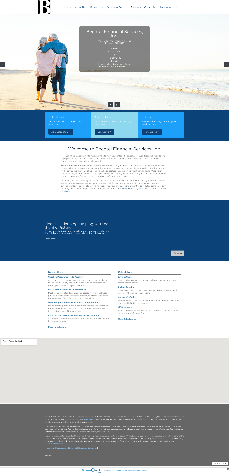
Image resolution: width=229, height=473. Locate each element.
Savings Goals (125, 277)
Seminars (135, 7)
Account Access (168, 7)
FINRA (86, 419)
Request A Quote (116, 7)
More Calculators (127, 319)
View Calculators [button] (59, 132)
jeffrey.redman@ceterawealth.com (114, 66)
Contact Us (150, 7)
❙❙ (117, 104)
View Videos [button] (150, 132)
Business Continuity (88, 448)
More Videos (50, 239)
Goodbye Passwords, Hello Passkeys (65, 277)
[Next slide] (226, 64)
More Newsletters (57, 327)
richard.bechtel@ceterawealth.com (114, 64)
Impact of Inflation (127, 297)
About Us (80, 7)
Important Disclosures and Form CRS (62, 448)
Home (68, 7)
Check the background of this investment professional (125, 470)
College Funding (126, 287)
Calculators (125, 272)
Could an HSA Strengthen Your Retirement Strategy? (74, 315)
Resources (95, 7)
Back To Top (219, 463)
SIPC (92, 419)
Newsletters (55, 272)
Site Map (48, 455)
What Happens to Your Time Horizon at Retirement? (74, 302)
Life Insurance (125, 307)
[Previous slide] (2, 64)
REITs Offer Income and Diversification (67, 290)
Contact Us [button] (103, 132)
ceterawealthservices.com (56, 444)
